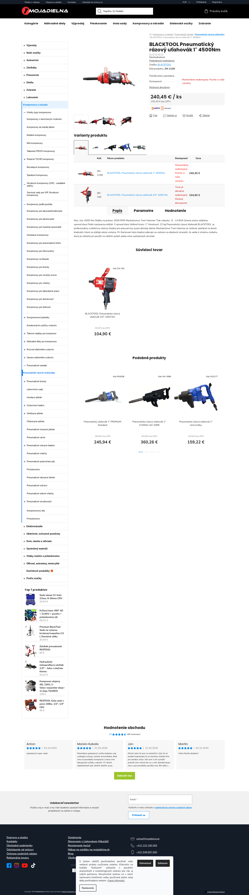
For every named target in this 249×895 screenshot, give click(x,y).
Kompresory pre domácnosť (40, 299)
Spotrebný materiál (36, 548)
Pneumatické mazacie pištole (41, 429)
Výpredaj (31, 45)
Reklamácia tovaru (18, 857)
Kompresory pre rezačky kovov (42, 275)
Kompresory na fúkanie (38, 259)
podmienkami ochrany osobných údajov (173, 807)
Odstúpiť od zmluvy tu (92, 2)
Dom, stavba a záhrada (39, 541)
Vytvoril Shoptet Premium (216, 892)
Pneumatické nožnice (37, 485)
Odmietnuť (145, 863)
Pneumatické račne (36, 437)
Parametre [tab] (143, 210)
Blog (71, 853)
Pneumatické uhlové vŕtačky (40, 493)
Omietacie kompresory (38, 235)
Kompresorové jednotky (38, 317)
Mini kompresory (35, 143)
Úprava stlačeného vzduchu (40, 357)
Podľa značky (34, 578)
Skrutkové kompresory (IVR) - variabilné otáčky (46, 184)
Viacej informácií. (116, 880)
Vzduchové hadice (35, 405)
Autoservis (32, 60)
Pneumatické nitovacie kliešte (41, 477)
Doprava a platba (53, 2)
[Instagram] (16, 865)
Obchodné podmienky (20, 845)
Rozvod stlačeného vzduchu (40, 349)
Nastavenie (88, 888)
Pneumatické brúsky (36, 381)
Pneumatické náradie (37, 365)
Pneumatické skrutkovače (39, 501)
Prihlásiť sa (138, 815)
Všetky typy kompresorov (39, 112)
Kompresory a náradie (35, 105)
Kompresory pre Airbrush (39, 307)
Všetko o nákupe (32, 2)
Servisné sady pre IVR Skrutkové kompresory (43, 193)
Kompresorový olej (36, 510)
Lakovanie (32, 97)
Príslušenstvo (33, 469)
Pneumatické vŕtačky (37, 453)
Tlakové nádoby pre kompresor (41, 333)
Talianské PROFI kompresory (41, 151)
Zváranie (31, 90)
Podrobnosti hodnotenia (161, 60)
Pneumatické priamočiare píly (41, 461)
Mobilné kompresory (36, 135)
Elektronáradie (34, 526)
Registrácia (217, 2)
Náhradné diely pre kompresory (42, 341)
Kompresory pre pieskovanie (40, 219)
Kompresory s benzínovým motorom (44, 119)
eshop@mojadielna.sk (147, 838)
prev (76, 412)
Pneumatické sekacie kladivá (41, 445)
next (222, 412)
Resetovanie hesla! (79, 845)
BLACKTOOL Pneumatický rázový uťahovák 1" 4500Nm (136, 173)
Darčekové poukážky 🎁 (39, 571)
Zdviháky (31, 67)
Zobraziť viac (124, 775)
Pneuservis (32, 75)
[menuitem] (31, 23)
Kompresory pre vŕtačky (38, 283)
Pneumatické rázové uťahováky (39, 372)
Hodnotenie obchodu (124, 727)
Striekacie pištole (35, 413)
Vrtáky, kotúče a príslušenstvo (43, 556)
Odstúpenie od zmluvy (20, 849)
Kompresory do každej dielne (40, 127)
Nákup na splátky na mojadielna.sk (89, 849)
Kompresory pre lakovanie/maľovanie (44, 211)
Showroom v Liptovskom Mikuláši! (88, 841)
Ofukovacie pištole (35, 421)
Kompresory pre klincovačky (40, 251)
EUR (185, 2)
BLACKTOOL (164, 64)
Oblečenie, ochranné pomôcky (43, 534)
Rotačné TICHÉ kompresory (40, 159)
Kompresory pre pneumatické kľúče (44, 243)
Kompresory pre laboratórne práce (43, 291)
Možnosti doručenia (159, 87)
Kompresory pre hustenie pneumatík (44, 227)
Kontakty (72, 2)
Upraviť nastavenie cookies (70, 892)
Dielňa (29, 82)
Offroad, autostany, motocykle (42, 563)
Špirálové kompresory (37, 175)
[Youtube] (25, 865)
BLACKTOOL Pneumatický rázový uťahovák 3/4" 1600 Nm (137, 195)
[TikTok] (33, 865)
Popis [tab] (117, 210)
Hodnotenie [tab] (175, 210)
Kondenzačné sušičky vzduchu (42, 325)
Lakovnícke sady (35, 389)
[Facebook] (9, 865)
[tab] (81, 147)
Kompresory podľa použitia (39, 204)
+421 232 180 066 (146, 845)
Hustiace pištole (34, 397)
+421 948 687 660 (146, 852)
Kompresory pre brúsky (38, 267)
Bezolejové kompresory (38, 167)
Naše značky (33, 53)
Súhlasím (163, 863)
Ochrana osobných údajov (22, 853)
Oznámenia (74, 837)
